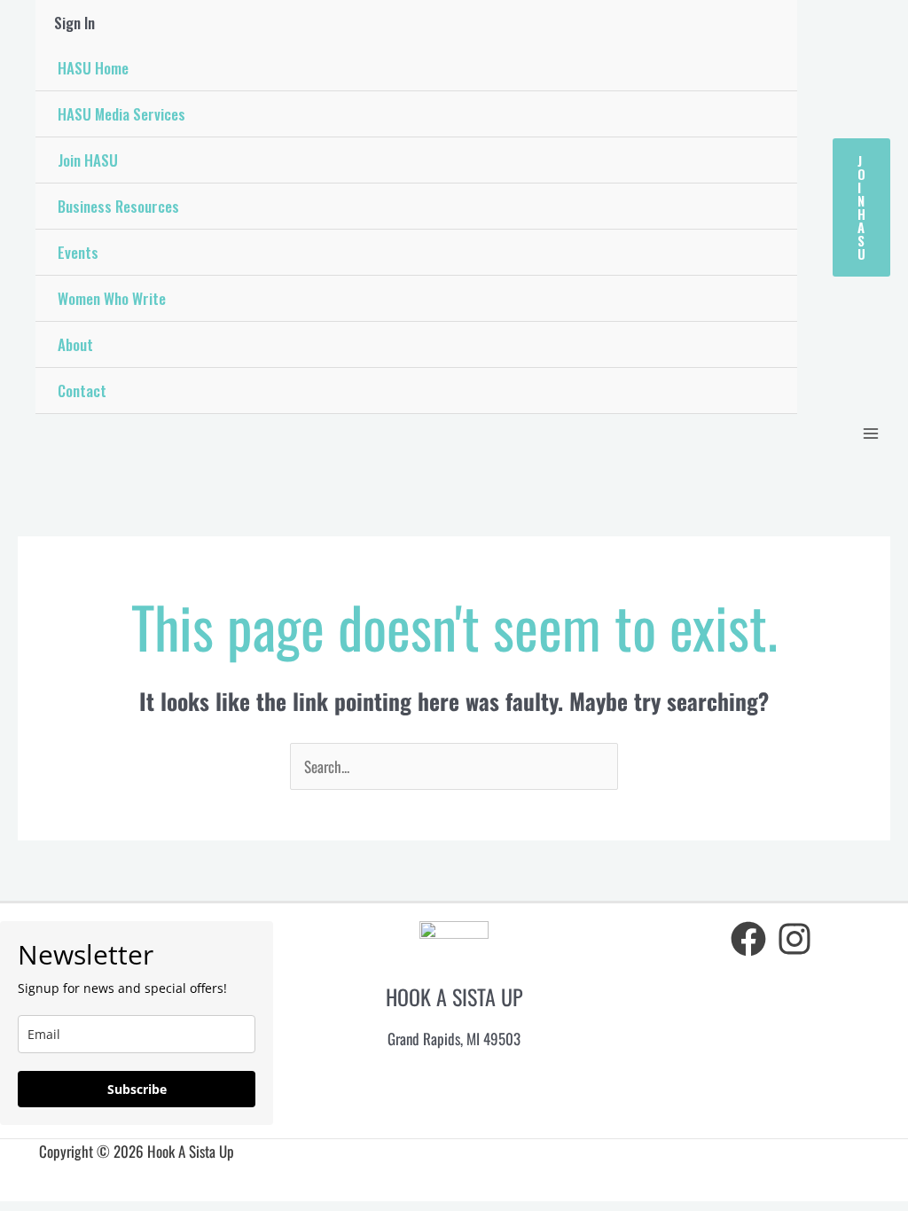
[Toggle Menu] (774, 160)
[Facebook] (748, 939)
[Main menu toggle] (870, 433)
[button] (861, 207)
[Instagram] (794, 939)
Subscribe (137, 1089)
